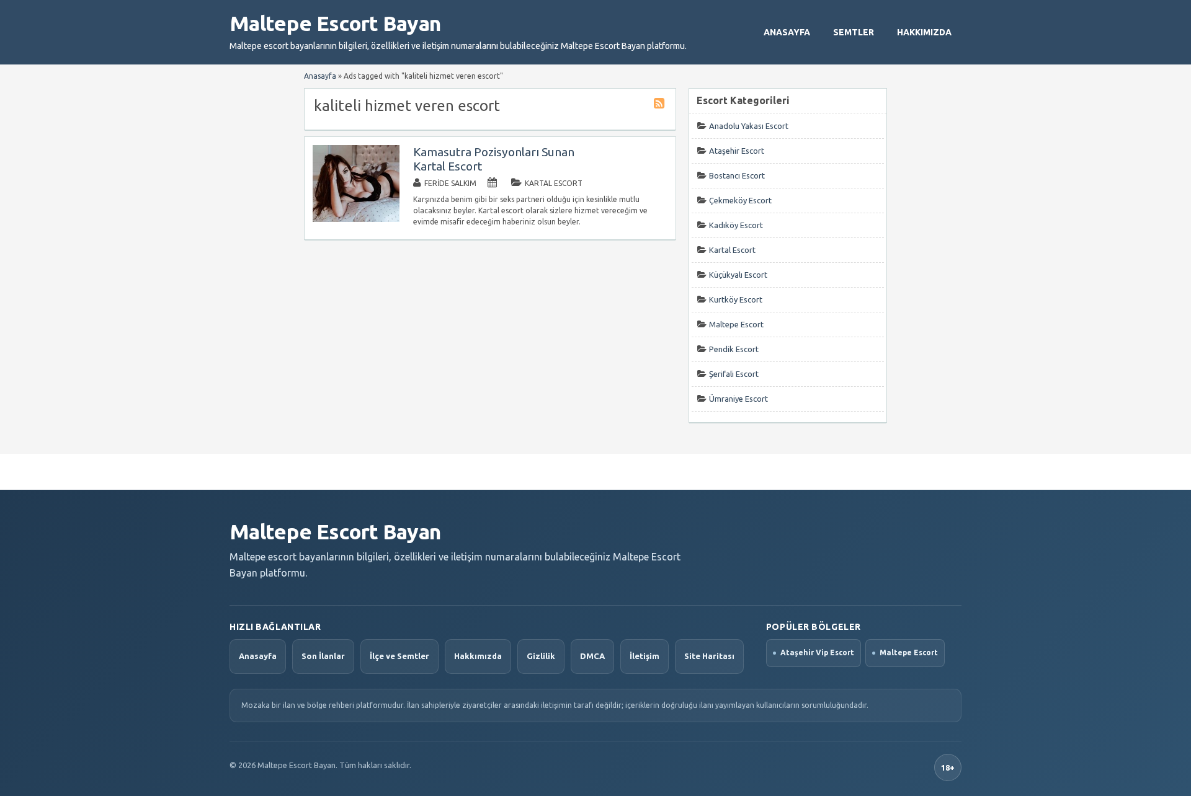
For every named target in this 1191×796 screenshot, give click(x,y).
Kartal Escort (553, 183)
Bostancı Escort (737, 175)
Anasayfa (787, 32)
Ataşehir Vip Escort (817, 652)
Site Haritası (709, 656)
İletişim (644, 656)
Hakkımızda (924, 32)
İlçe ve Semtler (399, 656)
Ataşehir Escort (736, 150)
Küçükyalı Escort (738, 274)
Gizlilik (541, 656)
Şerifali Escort (734, 373)
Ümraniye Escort (738, 398)
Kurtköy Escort (735, 299)
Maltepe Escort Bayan (335, 23)
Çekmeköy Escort (740, 200)
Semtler (853, 32)
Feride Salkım (450, 183)
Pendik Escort (734, 349)
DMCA (592, 656)
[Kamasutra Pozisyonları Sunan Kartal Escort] (356, 219)
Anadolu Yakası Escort (748, 126)
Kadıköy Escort (736, 225)
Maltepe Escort (736, 324)
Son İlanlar (323, 656)
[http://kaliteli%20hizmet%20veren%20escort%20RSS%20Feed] (660, 105)
